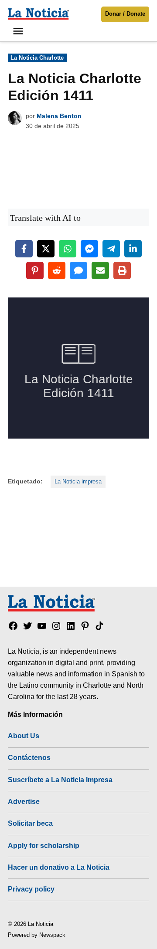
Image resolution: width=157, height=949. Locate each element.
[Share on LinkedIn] (133, 248)
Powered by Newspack (36, 935)
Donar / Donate (125, 14)
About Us (23, 736)
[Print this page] (122, 270)
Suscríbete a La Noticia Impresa (60, 780)
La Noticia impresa (78, 482)
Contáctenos (29, 757)
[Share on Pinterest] (35, 270)
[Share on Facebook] (24, 248)
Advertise (24, 801)
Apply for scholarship (43, 845)
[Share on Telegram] (111, 248)
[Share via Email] (100, 270)
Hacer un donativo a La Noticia (58, 867)
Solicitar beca (30, 823)
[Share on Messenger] (89, 248)
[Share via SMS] (78, 270)
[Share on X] (46, 248)
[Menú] (19, 31)
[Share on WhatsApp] (67, 248)
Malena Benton (59, 115)
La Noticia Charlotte (37, 58)
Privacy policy (31, 889)
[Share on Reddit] (56, 270)
